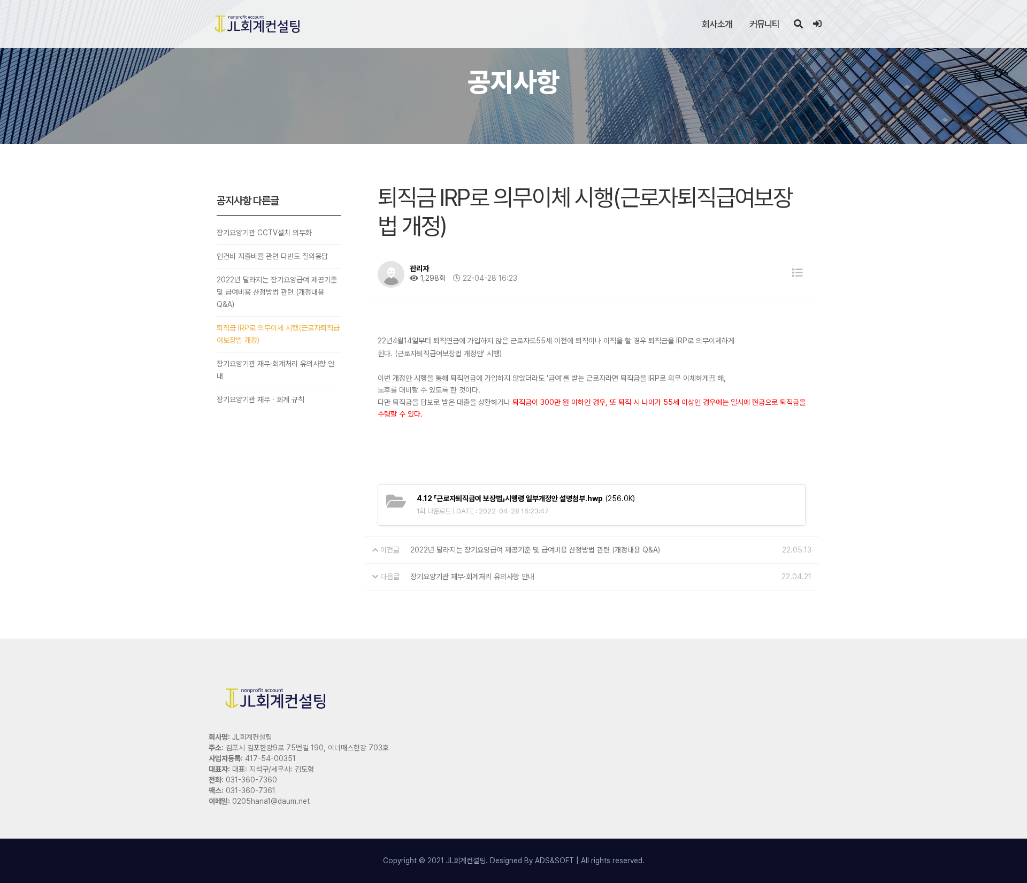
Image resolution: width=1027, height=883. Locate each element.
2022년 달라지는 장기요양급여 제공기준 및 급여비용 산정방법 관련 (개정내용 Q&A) (277, 292)
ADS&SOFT (554, 860)
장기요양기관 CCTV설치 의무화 (264, 232)
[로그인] (817, 24)
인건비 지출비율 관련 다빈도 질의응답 (272, 256)
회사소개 (717, 24)
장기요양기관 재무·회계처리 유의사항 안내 (275, 369)
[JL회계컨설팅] (257, 24)
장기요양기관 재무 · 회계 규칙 (260, 399)
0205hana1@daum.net (271, 801)
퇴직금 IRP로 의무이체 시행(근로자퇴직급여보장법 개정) (278, 334)
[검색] (798, 24)
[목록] (797, 273)
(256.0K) (526, 498)
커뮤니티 (764, 24)
